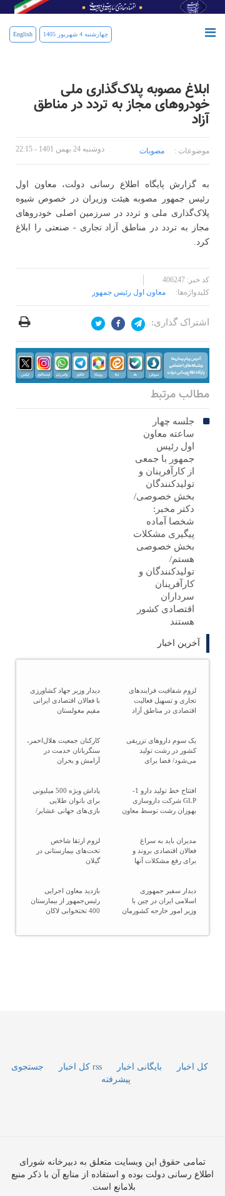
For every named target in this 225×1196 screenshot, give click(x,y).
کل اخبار (192, 1117)
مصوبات (151, 150)
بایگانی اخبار (139, 1117)
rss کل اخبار (80, 1117)
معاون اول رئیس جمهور (129, 292)
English (22, 34)
